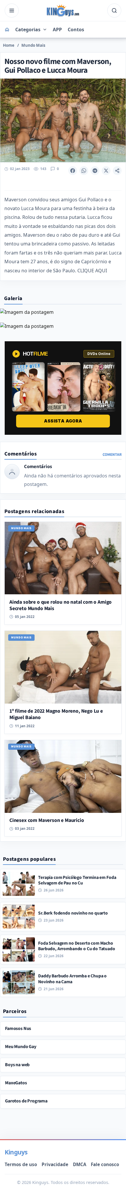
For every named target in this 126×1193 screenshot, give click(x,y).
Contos (76, 29)
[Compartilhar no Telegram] (95, 170)
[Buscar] (114, 11)
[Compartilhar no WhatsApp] (83, 170)
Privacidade (55, 1164)
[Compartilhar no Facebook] (72, 170)
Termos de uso (21, 1164)
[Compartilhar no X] (106, 170)
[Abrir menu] (12, 11)
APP (57, 29)
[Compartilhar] (117, 170)
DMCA (79, 1164)
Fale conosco (105, 1164)
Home (8, 45)
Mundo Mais (33, 45)
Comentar (112, 454)
